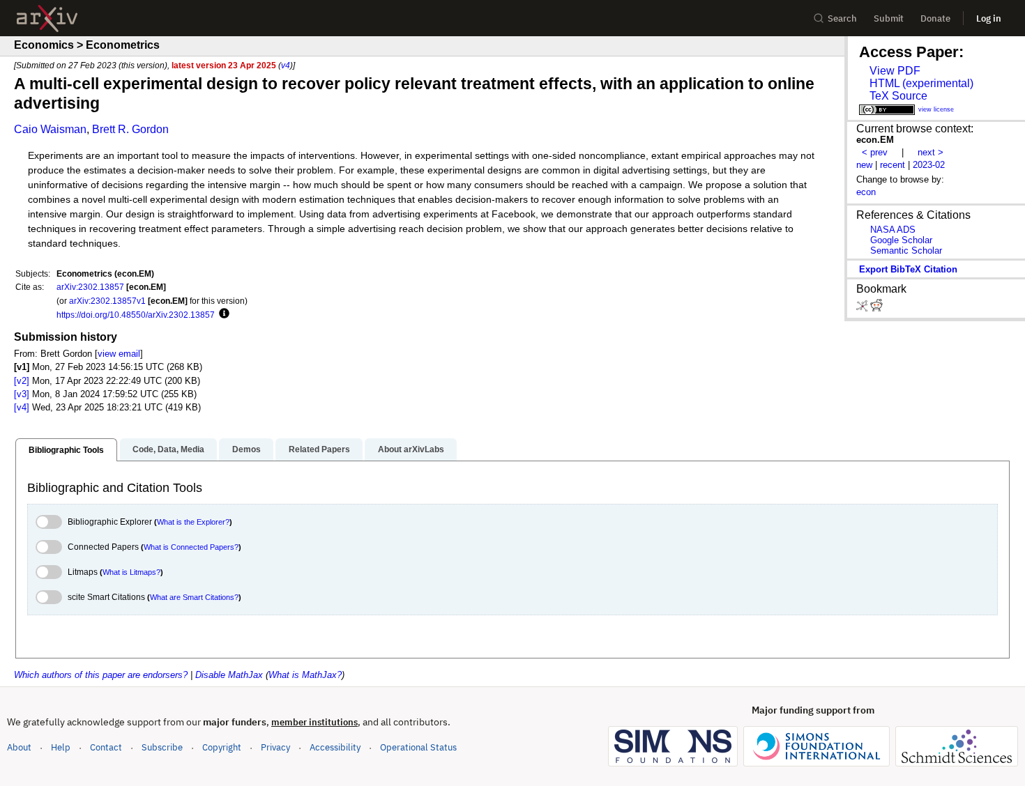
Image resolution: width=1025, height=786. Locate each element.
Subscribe (162, 747)
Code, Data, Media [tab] (168, 449)
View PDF (895, 71)
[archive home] (47, 18)
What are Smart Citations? (194, 597)
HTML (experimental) (921, 83)
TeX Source (898, 96)
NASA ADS (893, 229)
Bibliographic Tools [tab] (66, 450)
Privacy (275, 747)
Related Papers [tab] (319, 449)
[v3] (21, 394)
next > (930, 152)
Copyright (221, 747)
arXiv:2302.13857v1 (107, 300)
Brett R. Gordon (130, 129)
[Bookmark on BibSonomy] (863, 308)
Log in (988, 18)
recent (892, 165)
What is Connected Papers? (191, 547)
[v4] (21, 407)
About (19, 747)
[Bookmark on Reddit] (876, 308)
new (864, 165)
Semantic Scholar (906, 250)
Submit (889, 18)
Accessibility (335, 747)
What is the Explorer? (193, 522)
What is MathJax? (305, 675)
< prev (875, 152)
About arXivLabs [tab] (411, 449)
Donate (935, 18)
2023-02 (929, 165)
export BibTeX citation (908, 269)
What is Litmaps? (131, 572)
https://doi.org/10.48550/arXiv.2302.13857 (135, 314)
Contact (106, 747)
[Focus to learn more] (222, 314)
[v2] (21, 381)
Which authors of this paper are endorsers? (101, 675)
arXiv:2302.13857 (90, 286)
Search (842, 18)
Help (60, 747)
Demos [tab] (246, 449)
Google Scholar (901, 240)
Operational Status (418, 747)
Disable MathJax (229, 675)
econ (866, 192)
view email (119, 353)
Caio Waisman (50, 129)
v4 (285, 65)
